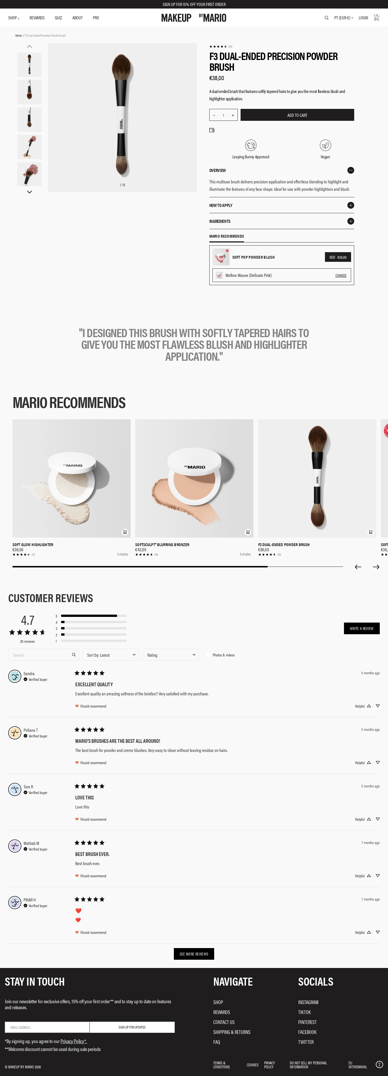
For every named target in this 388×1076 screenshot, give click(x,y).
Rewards (221, 1011)
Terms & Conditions (221, 1065)
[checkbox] (231, 654)
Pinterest (307, 1021)
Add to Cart (297, 115)
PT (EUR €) (342, 17)
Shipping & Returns (232, 1031)
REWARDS (37, 17)
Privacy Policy (269, 1065)
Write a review (362, 628)
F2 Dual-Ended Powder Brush (284, 544)
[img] (35, 678)
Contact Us (224, 1021)
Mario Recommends (226, 236)
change (341, 275)
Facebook (307, 1031)
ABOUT (77, 17)
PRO (96, 17)
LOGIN (363, 17)
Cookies (252, 1065)
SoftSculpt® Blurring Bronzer (162, 544)
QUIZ (58, 17)
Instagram (308, 1001)
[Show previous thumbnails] (29, 46)
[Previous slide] (357, 566)
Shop (218, 1001)
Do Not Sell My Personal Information (308, 1065)
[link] (220, 46)
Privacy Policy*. (74, 1040)
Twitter (306, 1041)
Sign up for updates (132, 1027)
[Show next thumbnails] (29, 192)
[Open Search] (327, 18)
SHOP (13, 17)
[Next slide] (376, 566)
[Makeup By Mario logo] (194, 18)
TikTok (304, 1011)
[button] (125, 532)
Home (18, 35)
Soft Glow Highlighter (32, 544)
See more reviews (194, 954)
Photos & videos (224, 655)
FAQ (216, 1041)
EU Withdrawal (358, 1065)
